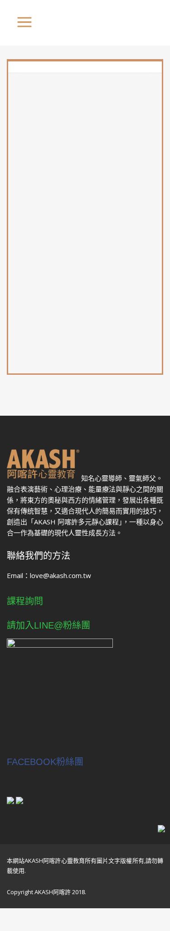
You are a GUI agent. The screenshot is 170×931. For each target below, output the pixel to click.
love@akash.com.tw (60, 575)
